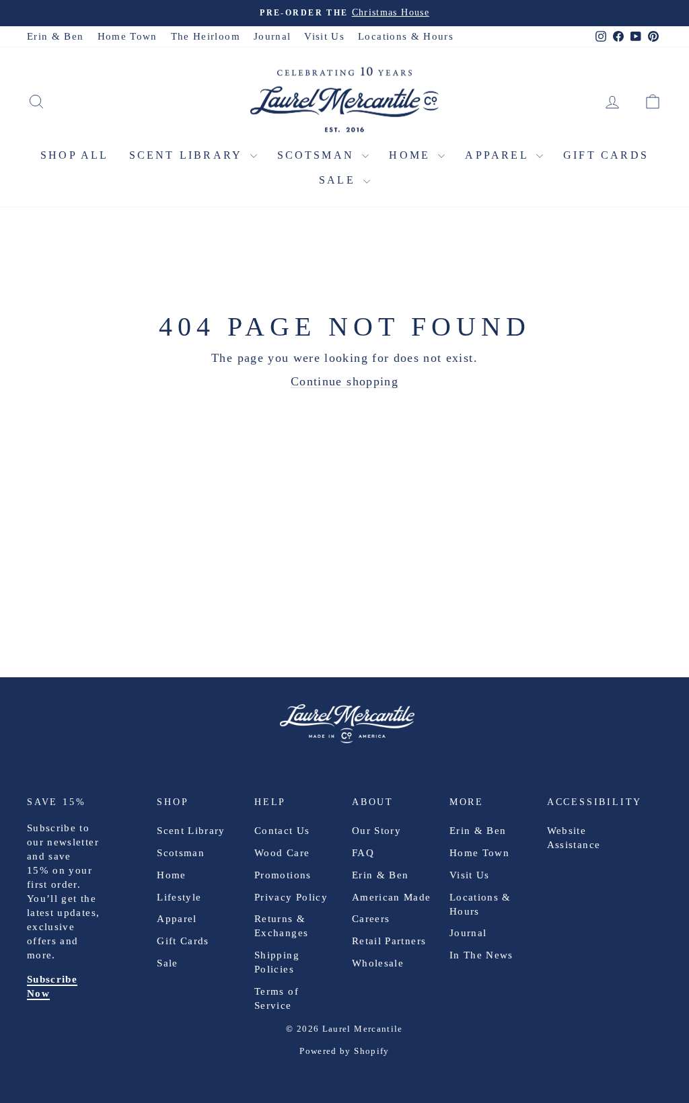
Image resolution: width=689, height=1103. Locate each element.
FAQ (363, 852)
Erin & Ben (55, 36)
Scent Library (188, 155)
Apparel (499, 155)
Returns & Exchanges (281, 925)
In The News (481, 955)
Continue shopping (344, 381)
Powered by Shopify (344, 1051)
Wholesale (378, 963)
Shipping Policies (276, 962)
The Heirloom (205, 36)
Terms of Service (276, 998)
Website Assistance (574, 837)
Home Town (127, 36)
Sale (339, 180)
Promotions (283, 875)
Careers (371, 918)
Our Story (376, 830)
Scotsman (318, 155)
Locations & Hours (406, 36)
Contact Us (282, 830)
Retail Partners (389, 941)
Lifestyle (179, 897)
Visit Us (324, 36)
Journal (272, 36)
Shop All (74, 155)
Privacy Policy (291, 897)
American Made (391, 897)
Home (412, 155)
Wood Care (282, 852)
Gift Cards (606, 155)
